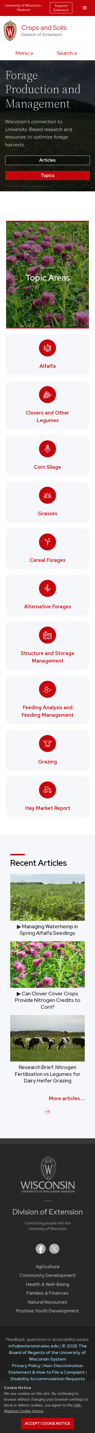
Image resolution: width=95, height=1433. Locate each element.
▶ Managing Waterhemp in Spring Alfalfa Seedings (47, 929)
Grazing (47, 761)
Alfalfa (47, 366)
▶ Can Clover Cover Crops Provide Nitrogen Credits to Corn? (47, 1000)
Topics (48, 175)
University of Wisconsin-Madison (23, 7)
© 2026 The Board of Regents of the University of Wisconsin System (48, 1352)
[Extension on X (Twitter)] (54, 1252)
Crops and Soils (44, 27)
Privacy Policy (26, 1365)
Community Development (47, 1275)
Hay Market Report (47, 808)
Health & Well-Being (47, 1284)
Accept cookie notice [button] (47, 1423)
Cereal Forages (48, 560)
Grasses (47, 513)
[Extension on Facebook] (41, 1252)
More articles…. (67, 1098)
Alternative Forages (47, 606)
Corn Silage (47, 467)
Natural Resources (47, 1302)
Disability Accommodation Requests (47, 1378)
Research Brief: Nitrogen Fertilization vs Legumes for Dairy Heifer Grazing (47, 1074)
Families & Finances (47, 1293)
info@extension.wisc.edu (34, 1346)
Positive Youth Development (47, 1311)
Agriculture (47, 1267)
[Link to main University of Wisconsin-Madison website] (47, 1191)
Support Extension (61, 7)
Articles (47, 160)
